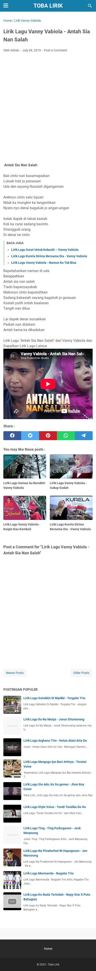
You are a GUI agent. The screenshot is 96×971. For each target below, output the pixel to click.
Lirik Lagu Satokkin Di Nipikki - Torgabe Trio (54, 698)
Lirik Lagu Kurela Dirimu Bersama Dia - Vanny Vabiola (49, 256)
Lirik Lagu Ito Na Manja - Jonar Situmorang (53, 719)
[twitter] (30, 435)
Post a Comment (55, 50)
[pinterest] (48, 435)
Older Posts (81, 673)
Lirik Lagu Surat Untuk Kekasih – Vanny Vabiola (45, 249)
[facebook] (12, 435)
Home (48, 948)
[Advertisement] (48, 106)
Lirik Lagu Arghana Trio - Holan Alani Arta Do (55, 740)
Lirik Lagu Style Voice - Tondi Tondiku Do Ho (54, 807)
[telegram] (84, 435)
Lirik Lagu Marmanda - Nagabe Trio (48, 873)
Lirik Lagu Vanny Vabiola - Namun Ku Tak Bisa (43, 262)
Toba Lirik (48, 5)
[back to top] (87, 960)
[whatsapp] (66, 435)
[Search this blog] (90, 5)
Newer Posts (15, 673)
